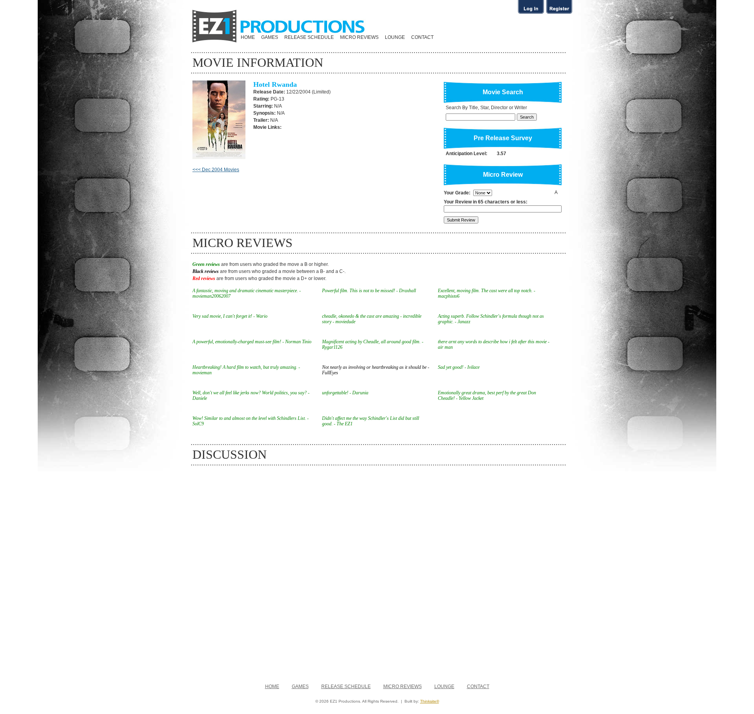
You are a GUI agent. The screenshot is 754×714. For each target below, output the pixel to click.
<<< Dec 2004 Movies (215, 169)
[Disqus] (377, 570)
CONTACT (422, 37)
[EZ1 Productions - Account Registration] (559, 13)
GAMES (269, 37)
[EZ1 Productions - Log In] (531, 13)
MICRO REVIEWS (359, 37)
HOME (248, 37)
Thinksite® (429, 701)
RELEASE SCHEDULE (309, 37)
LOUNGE (395, 37)
